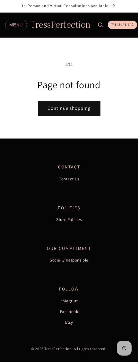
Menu (16, 25)
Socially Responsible (69, 260)
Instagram (69, 300)
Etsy (69, 322)
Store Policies (69, 219)
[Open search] (100, 24)
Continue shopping (69, 108)
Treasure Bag (122, 25)
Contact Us (69, 179)
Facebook (69, 311)
